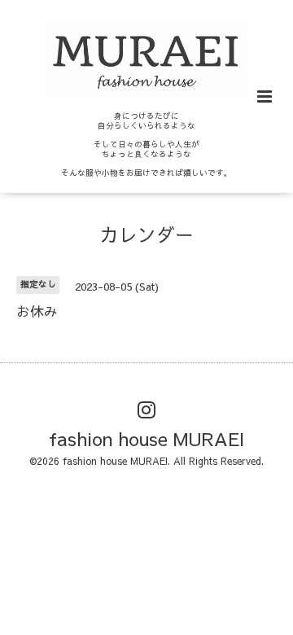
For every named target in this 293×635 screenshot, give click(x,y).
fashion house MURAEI (146, 438)
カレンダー (147, 234)
